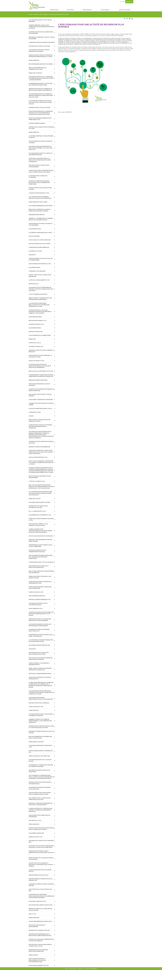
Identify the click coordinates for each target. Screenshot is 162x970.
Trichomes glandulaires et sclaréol (39, 502)
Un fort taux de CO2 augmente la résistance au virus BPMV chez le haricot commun (41, 864)
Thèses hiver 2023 (33, 710)
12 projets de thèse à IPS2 (36, 346)
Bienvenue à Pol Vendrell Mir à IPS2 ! (39, 930)
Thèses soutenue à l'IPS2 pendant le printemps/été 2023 (39, 663)
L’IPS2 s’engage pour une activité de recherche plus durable (39, 50)
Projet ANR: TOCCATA (34, 498)
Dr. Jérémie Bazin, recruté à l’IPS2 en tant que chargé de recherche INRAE (41, 84)
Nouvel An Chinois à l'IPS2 (36, 360)
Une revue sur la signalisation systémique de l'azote (41, 127)
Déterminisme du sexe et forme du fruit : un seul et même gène (41, 545)
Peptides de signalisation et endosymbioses (37, 925)
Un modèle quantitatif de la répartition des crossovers (41, 32)
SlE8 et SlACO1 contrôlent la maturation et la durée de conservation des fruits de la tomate (41, 462)
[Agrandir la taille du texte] (125, 18)
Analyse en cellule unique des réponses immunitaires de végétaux (40, 658)
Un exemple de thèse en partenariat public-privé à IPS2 (39, 630)
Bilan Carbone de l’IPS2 (35, 608)
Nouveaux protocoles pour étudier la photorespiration (40, 782)
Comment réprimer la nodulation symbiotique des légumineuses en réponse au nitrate (41, 26)
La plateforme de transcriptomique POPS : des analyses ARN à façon (41, 640)
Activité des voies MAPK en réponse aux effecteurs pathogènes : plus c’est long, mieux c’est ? (40, 148)
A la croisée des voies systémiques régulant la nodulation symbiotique (40, 197)
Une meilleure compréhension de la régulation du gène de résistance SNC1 (40, 934)
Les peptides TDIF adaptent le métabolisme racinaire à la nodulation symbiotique (41, 846)
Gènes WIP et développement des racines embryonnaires (40, 540)
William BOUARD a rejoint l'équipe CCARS (40, 905)
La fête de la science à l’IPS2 (37, 481)
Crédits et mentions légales (91, 968)
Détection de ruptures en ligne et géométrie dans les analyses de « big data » (41, 852)
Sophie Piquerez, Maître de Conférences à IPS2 (41, 751)
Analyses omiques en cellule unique (39, 243)
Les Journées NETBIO (34, 267)
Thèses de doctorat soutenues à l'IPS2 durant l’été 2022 (40, 577)
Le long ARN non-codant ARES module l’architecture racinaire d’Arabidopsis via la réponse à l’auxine (41, 692)
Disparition (32, 254)
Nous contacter (73, 968)
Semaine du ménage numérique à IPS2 (39, 599)
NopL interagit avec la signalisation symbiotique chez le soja (39, 798)
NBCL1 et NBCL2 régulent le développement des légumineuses (41, 571)
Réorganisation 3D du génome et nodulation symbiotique (38, 950)
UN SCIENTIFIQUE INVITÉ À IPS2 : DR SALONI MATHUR (40, 760)
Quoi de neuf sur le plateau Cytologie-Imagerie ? (40, 395)
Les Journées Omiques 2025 (36, 833)
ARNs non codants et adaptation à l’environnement (39, 165)
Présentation (54, 10)
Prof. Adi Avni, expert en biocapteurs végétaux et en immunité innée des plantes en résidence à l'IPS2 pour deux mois (41, 486)
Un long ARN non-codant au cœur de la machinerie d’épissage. (40, 153)
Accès (66, 968)
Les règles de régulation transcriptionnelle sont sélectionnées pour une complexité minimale (40, 530)
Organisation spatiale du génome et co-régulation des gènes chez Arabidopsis (40, 89)
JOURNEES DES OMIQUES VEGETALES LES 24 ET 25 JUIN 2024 (41, 732)
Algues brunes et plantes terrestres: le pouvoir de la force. (40, 356)
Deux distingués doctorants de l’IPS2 (40, 263)
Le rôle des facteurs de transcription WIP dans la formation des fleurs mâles (41, 171)
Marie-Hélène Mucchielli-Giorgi (38, 202)
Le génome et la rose (35, 412)
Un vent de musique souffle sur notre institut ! (40, 870)
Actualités (35, 14)
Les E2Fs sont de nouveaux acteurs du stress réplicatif (40, 678)
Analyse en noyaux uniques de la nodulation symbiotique (39, 566)
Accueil (30, 14)
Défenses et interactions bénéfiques (39, 447)
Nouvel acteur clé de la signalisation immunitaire (40, 275)
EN (123, 1)
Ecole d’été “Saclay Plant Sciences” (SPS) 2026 (40, 889)
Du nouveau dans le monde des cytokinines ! (38, 176)
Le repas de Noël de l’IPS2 (36, 592)
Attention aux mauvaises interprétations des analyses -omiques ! (41, 940)
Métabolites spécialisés (36, 331)
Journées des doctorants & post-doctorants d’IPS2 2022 (38, 506)
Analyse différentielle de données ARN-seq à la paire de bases (40, 737)
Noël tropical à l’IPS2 (35, 820)
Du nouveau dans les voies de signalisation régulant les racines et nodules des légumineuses (40, 366)
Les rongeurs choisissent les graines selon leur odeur (39, 788)
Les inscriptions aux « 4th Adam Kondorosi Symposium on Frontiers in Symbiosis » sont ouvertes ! (40, 311)
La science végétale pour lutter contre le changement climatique (41, 714)
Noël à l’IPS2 (32, 914)
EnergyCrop (32, 339)
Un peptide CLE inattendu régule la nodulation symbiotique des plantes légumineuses (40, 160)
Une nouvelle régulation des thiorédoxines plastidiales (37, 550)
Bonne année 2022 (34, 60)
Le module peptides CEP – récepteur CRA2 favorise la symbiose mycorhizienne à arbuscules (40, 810)
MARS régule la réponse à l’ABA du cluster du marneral (41, 37)
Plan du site (80, 968)
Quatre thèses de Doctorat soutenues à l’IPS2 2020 (40, 141)
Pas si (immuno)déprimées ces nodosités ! (41, 205)
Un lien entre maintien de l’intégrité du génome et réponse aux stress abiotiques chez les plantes (41, 95)
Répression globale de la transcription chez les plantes (40, 909)
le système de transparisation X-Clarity (40, 232)
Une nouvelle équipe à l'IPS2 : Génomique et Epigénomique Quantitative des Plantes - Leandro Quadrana (41, 78)
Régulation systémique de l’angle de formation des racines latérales (39, 210)
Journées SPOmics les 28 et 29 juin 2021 (40, 107)
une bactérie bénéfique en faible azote (40, 921)
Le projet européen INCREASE (37, 123)
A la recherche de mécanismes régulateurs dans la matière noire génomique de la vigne (39, 304)
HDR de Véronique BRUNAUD (37, 596)
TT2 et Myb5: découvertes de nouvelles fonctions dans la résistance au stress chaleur (40, 102)
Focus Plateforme (34, 236)
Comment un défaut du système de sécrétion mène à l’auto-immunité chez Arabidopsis (40, 720)
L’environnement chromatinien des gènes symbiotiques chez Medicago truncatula (41, 375)
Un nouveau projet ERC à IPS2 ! (37, 901)
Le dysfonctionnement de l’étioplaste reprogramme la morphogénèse (40, 624)
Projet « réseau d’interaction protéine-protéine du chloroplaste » (40, 669)
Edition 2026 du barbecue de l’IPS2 (39, 965)
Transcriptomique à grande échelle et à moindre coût (40, 879)
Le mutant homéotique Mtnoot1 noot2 (40, 408)
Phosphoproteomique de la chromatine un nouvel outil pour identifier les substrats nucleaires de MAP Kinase (41, 112)
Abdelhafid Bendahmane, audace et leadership (39, 384)
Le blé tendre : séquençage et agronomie (41, 399)
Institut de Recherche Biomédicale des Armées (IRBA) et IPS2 (40, 118)
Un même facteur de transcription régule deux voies (41, 442)
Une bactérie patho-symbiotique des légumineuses (39, 815)
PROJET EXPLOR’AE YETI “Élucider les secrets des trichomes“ (41, 858)
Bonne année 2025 (34, 824)
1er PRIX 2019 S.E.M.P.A (35, 342)
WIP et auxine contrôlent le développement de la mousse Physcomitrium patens (37, 960)
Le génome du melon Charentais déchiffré (41, 42)
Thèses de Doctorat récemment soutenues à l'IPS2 (41, 519)
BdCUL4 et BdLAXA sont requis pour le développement (40, 476)
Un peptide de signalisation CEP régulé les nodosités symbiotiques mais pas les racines (41, 613)
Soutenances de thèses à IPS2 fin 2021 (39, 46)
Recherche (70, 10)
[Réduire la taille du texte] (127, 18)
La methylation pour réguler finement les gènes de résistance (41, 389)
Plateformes (105, 10)
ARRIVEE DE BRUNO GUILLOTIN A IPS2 (38, 875)
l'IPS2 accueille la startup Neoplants (40, 240)
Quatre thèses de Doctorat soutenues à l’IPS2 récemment (40, 224)
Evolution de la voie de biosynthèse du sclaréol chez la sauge (40, 945)
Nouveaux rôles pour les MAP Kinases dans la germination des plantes (40, 793)
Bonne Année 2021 (34, 132)
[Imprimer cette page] (129, 18)
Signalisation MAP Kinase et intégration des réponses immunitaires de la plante (40, 55)
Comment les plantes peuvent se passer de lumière (41, 404)
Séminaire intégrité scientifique (38, 380)
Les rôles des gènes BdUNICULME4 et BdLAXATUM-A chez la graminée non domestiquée (39, 182)
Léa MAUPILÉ (32, 649)
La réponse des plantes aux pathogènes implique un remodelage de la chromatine (40, 426)
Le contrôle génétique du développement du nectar (41, 136)
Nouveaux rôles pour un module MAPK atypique (40, 188)
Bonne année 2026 (34, 917)
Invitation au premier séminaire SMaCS (40, 673)
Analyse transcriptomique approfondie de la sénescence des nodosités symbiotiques (41, 557)
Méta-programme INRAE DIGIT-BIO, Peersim (41, 64)
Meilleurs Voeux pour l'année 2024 (39, 703)
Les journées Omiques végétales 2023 (39, 645)
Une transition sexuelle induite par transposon (39, 770)
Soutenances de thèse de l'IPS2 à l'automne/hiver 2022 (38, 603)
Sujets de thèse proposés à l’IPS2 (38, 457)
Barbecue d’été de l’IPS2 (35, 837)
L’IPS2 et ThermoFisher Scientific (38, 294)
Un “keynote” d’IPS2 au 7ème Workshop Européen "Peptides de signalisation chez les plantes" (41, 289)
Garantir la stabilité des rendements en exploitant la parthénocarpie (40, 803)
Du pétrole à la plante (35, 251)
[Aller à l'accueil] (37, 5)
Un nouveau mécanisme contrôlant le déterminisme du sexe (40, 582)
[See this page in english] (132, 18)
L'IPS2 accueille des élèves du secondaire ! (41, 536)
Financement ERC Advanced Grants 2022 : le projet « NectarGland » (41, 635)
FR (120, 1)
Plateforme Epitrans (35, 229)
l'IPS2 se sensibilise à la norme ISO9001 (40, 335)
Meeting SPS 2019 (33, 283)
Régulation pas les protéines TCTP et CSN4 (41, 371)
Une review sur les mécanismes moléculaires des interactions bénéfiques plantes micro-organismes (41, 896)
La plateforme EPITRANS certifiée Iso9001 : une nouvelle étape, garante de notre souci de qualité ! (41, 493)
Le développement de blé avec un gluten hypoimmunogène (40, 259)
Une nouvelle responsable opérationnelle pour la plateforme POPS (41, 698)
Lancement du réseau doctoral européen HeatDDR (41, 884)
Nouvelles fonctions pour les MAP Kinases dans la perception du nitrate (41, 828)
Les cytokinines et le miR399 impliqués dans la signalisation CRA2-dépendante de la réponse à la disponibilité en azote (41, 777)
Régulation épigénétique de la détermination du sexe (38, 68)
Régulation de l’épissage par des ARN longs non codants (39, 420)
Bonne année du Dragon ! (36, 741)
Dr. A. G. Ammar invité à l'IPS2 (37, 511)
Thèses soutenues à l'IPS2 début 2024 (39, 756)
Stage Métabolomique (35, 317)
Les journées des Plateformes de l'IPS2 (40, 515)
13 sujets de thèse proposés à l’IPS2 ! (39, 193)
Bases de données (124, 10)
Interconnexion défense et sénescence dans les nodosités (40, 587)
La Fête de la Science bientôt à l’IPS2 (39, 280)
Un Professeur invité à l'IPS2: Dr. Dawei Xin (41, 562)
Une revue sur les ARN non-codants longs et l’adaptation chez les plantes (41, 726)
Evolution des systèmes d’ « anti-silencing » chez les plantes (38, 524)
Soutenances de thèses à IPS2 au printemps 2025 (41, 841)
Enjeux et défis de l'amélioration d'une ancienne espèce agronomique (40, 298)
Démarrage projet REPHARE (36, 214)
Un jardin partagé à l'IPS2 (36, 324)
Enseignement (87, 10)
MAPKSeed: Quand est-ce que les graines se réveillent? (41, 350)
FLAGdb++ (31, 416)
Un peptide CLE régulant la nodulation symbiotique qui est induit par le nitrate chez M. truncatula (41, 452)
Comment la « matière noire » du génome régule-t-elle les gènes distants (41, 219)
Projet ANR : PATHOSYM (35, 73)
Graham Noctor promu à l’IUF (37, 320)
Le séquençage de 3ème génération (39, 247)
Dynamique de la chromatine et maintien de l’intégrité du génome (41, 765)
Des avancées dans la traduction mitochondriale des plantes (39, 653)
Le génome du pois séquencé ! (37, 271)
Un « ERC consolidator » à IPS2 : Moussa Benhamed (40, 20)
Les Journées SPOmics (35, 328)
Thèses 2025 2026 (33, 955)
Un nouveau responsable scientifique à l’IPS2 (40, 746)
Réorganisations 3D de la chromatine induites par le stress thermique (40, 619)
